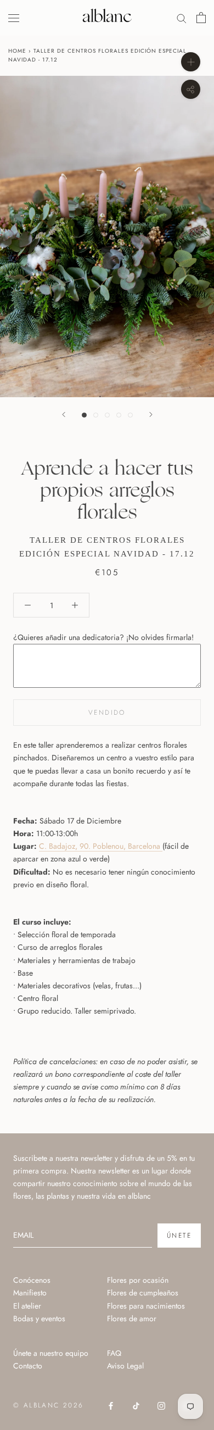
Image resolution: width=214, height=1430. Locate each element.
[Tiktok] (136, 1405)
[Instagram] (161, 1405)
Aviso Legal (125, 1365)
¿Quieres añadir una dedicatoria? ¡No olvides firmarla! (103, 637)
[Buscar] (182, 18)
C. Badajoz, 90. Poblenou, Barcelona (100, 846)
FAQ (114, 1353)
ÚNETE (179, 1235)
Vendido (107, 712)
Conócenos (31, 1280)
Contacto (27, 1365)
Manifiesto (30, 1292)
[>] (151, 414)
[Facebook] (111, 1405)
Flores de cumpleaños (142, 1292)
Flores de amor (131, 1318)
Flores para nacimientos (146, 1305)
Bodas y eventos (39, 1318)
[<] (63, 414)
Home (17, 51)
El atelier (27, 1305)
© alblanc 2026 (48, 1405)
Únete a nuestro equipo (50, 1353)
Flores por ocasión (137, 1280)
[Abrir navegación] (13, 17)
